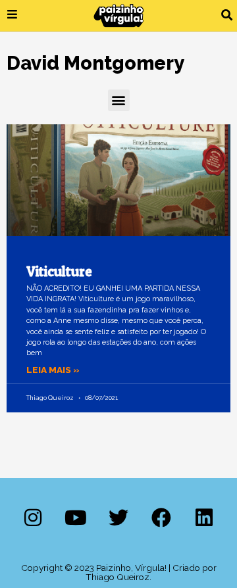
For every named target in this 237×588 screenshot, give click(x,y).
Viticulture (59, 271)
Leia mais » (53, 369)
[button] (227, 15)
